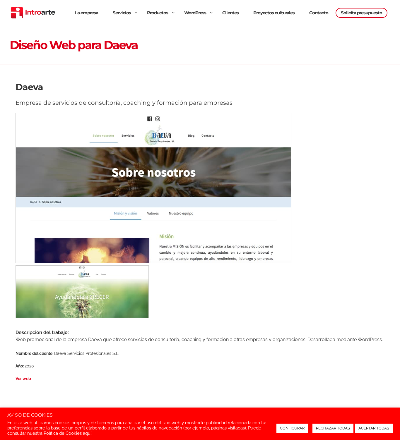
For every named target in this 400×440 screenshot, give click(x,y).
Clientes (230, 13)
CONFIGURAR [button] (292, 428)
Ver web (23, 378)
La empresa (86, 13)
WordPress (195, 13)
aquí (87, 433)
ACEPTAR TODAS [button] (373, 428)
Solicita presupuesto (361, 13)
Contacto (318, 13)
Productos (157, 13)
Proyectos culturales (274, 13)
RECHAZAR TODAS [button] (333, 428)
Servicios (122, 13)
